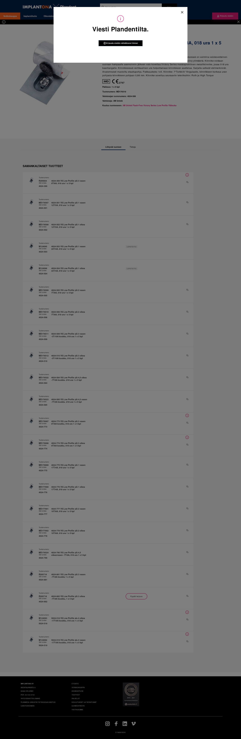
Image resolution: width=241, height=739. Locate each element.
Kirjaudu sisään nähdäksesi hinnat (121, 43)
